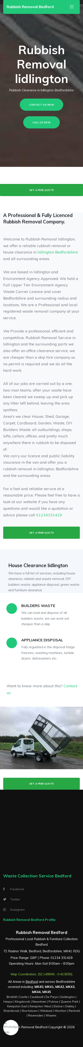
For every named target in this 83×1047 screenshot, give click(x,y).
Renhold (74, 1010)
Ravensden (35, 1015)
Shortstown (29, 1010)
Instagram (17, 910)
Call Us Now (42, 122)
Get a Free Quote (41, 190)
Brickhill (12, 997)
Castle (23, 997)
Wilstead (46, 1010)
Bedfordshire (66, 252)
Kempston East (17, 1006)
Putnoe (53, 1001)
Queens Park (69, 1001)
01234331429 (49, 515)
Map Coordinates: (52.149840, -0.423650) (42, 974)
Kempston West (40, 1006)
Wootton (60, 1010)
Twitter (15, 899)
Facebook (17, 889)
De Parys (52, 997)
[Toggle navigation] (71, 7)
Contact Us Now (41, 104)
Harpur (8, 1001)
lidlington (45, 252)
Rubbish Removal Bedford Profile (29, 920)
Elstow (58, 1006)
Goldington (67, 997)
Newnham (39, 1001)
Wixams (51, 1015)
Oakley (69, 1006)
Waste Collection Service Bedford (37, 875)
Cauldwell (36, 997)
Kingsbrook (22, 1001)
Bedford (32, 982)
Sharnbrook (11, 1010)
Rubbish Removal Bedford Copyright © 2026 (41, 1027)
